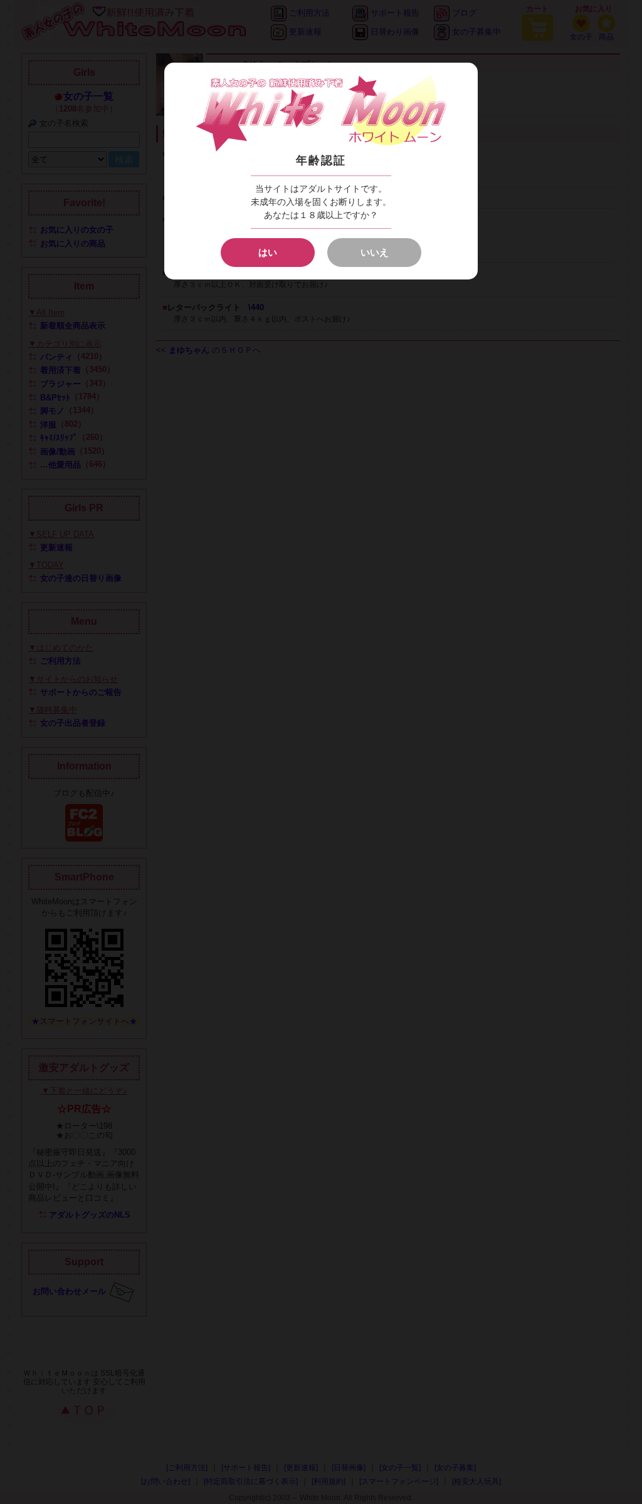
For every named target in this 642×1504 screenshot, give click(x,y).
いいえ (374, 252)
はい (267, 252)
